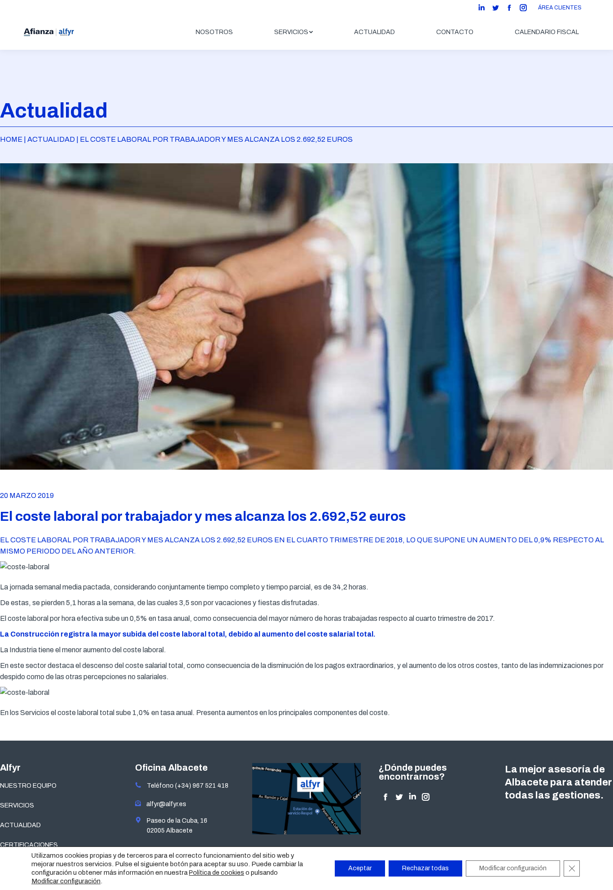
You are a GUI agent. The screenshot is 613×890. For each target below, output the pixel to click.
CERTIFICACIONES (29, 845)
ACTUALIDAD (20, 825)
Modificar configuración (66, 881)
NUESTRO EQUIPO (28, 785)
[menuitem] (214, 32)
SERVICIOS (17, 805)
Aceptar (360, 868)
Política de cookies (216, 872)
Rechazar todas (425, 868)
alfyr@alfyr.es (164, 804)
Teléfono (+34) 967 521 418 (184, 785)
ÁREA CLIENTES (560, 7)
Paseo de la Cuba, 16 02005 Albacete (174, 825)
